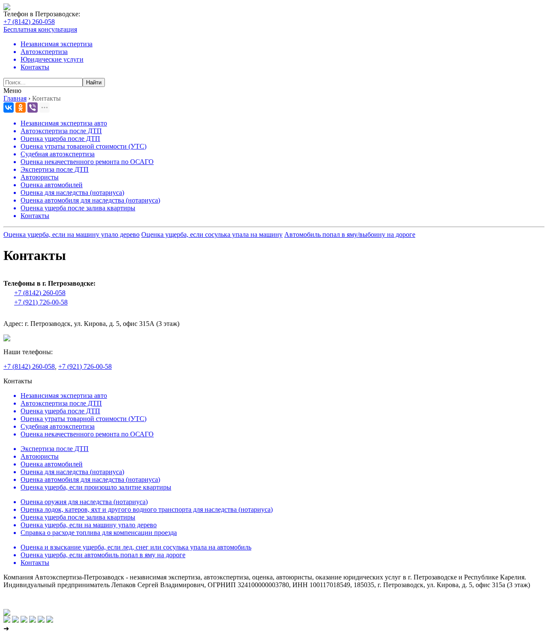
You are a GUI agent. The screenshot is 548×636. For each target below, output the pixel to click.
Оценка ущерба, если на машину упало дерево (71, 234)
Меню (12, 90)
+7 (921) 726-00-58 (41, 302)
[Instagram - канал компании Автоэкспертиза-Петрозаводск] (24, 620)
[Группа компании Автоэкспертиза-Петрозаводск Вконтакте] (6, 620)
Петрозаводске (56, 14)
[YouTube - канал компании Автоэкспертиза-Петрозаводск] (32, 620)
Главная (15, 98)
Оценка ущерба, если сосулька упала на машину (212, 234)
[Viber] (32, 107)
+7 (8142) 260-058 (29, 21)
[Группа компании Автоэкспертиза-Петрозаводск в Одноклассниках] (15, 620)
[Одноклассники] (20, 107)
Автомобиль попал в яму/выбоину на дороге (349, 234)
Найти (93, 82)
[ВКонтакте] (8, 107)
